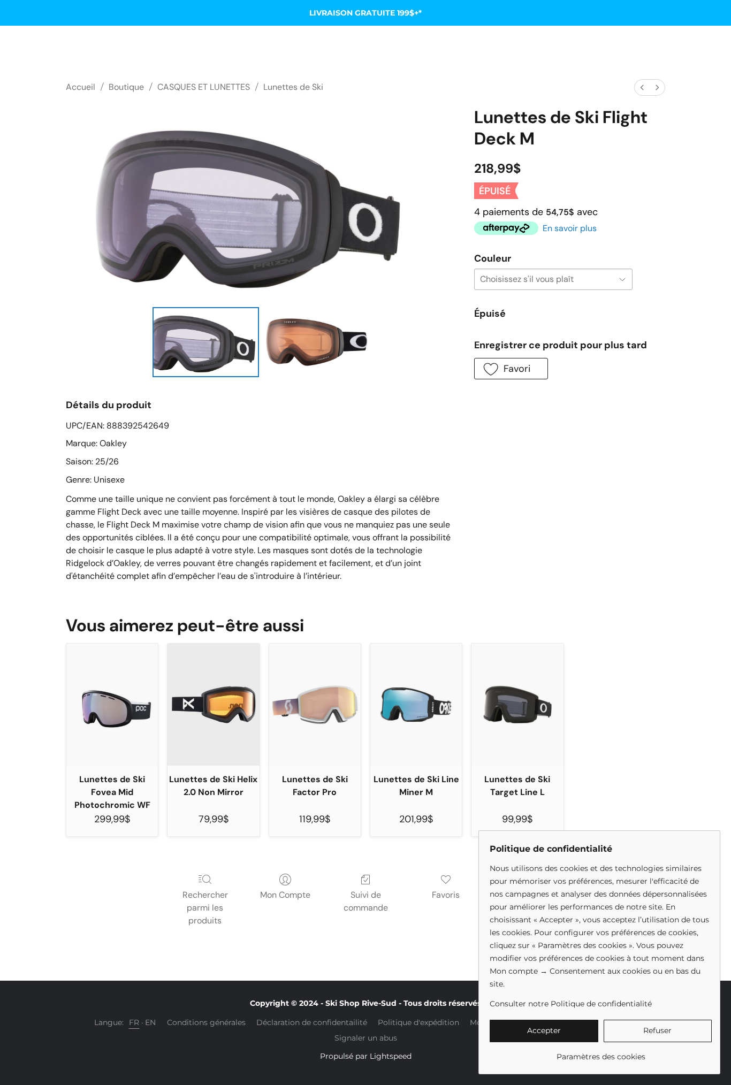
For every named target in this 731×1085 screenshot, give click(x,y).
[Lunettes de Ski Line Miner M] (416, 705)
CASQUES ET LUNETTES (203, 87)
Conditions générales (206, 1022)
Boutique (126, 87)
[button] (511, 368)
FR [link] (134, 1022)
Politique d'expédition (418, 1022)
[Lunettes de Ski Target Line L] (517, 705)
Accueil (80, 87)
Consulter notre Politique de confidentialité (571, 1003)
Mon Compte (285, 894)
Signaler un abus (365, 1038)
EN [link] (150, 1022)
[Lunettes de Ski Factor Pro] (315, 705)
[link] (601, 1052)
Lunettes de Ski (293, 87)
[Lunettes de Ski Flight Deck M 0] (206, 342)
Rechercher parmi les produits (205, 907)
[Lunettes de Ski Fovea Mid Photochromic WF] (112, 705)
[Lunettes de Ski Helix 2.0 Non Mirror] (213, 705)
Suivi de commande (366, 901)
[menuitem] (642, 87)
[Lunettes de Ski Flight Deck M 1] (316, 342)
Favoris (446, 894)
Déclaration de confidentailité (311, 1022)
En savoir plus (570, 228)
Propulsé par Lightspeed (366, 1056)
